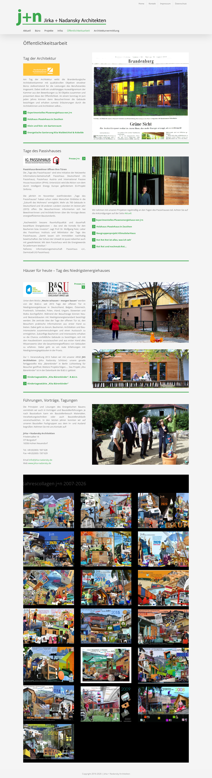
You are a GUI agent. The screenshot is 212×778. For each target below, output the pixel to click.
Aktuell (127, 213)
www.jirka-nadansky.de (39, 463)
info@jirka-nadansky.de (40, 459)
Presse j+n (79, 283)
